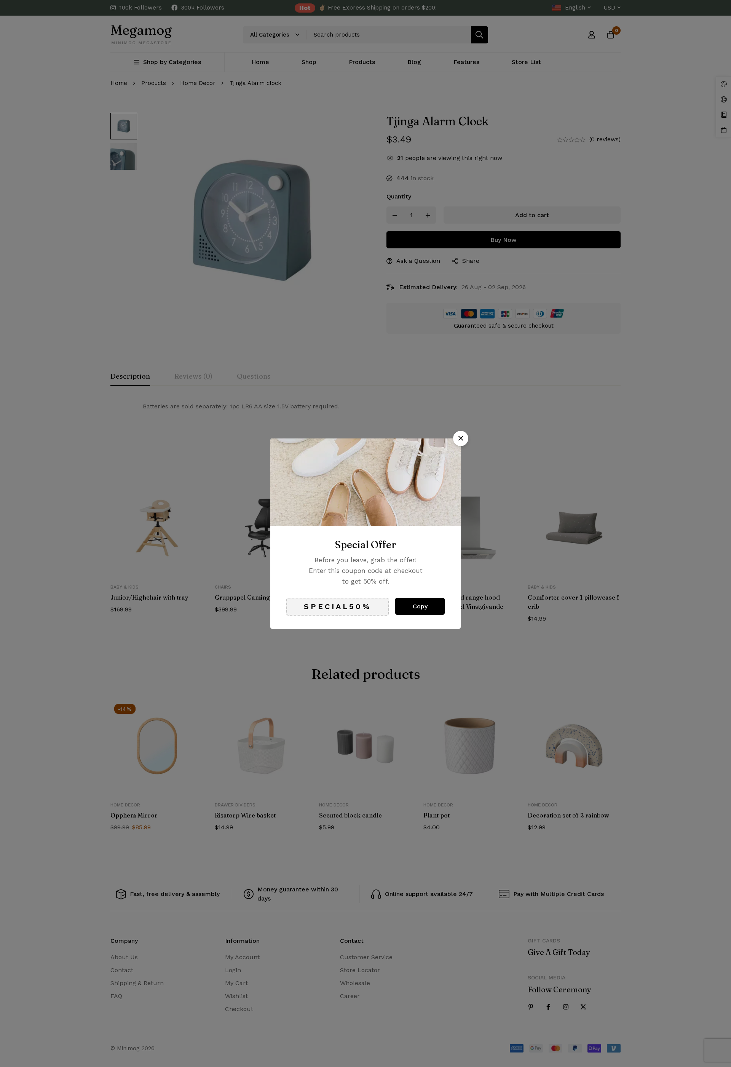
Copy (420, 606)
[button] (460, 438)
